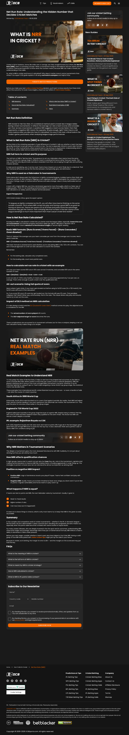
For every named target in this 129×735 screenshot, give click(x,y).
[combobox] (17, 599)
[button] (45, 553)
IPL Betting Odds (91, 697)
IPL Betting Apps (91, 693)
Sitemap (108, 697)
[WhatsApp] (7, 681)
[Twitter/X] (12, 681)
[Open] (28, 599)
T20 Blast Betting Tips (74, 697)
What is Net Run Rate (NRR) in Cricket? (62, 101)
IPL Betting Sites (91, 689)
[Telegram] (16, 681)
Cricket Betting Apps (93, 681)
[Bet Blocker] (44, 723)
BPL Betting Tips (72, 689)
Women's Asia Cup (102, 3)
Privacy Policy (110, 689)
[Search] (115, 3)
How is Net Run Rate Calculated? (23, 105)
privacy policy (20, 620)
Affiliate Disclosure (112, 685)
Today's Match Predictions (44, 82)
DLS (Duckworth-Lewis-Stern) (40, 306)
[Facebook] (21, 681)
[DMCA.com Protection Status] (65, 723)
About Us (108, 677)
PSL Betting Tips (72, 685)
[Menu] (119, 3)
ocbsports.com (11, 709)
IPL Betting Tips (72, 677)
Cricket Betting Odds (93, 685)
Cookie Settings (15, 692)
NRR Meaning (16, 101)
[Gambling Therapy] (18, 723)
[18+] (8, 723)
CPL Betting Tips (72, 693)
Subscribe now (44, 625)
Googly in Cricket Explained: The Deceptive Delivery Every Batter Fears (103, 138)
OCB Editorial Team (21, 18)
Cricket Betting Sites (93, 677)
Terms (107, 693)
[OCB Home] (13, 3)
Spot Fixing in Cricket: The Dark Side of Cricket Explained (103, 99)
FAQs (51, 109)
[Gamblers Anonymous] (28, 723)
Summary (15, 109)
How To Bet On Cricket (20, 667)
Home (8, 667)
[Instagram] (25, 681)
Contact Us (109, 681)
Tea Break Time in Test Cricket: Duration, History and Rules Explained (103, 60)
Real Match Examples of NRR (59, 105)
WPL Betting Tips (72, 681)
